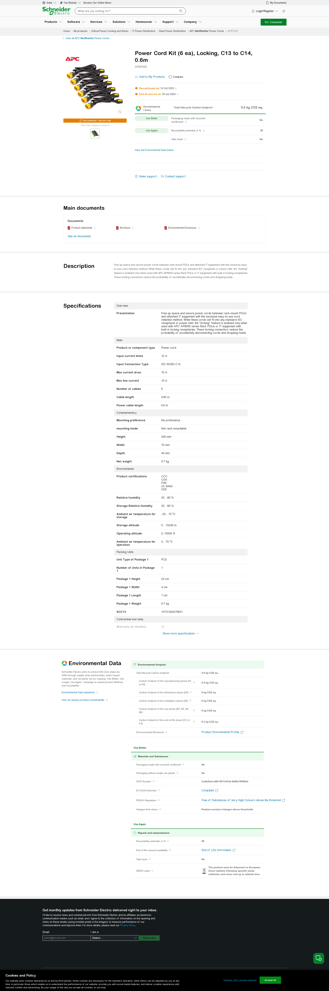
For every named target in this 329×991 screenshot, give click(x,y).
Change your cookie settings (240, 980)
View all (87, 38)
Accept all (270, 980)
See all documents (79, 236)
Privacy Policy (127, 925)
